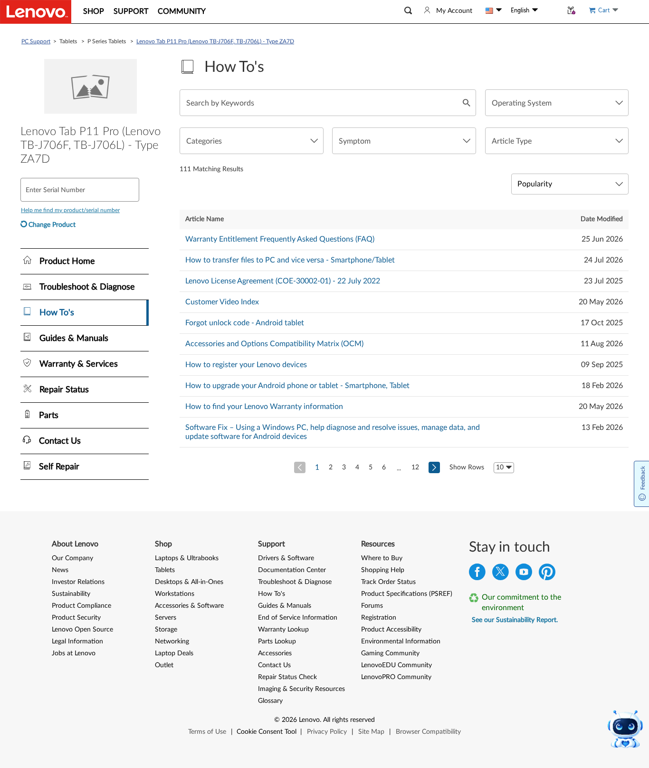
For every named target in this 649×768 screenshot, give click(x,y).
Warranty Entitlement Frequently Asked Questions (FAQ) (279, 239)
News (60, 570)
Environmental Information (400, 641)
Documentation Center (292, 570)
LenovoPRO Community (396, 677)
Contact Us (274, 665)
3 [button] (344, 467)
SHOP (93, 11)
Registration (378, 617)
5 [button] (370, 467)
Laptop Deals (174, 653)
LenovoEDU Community (396, 665)
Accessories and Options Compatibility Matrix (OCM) (274, 344)
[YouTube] (523, 574)
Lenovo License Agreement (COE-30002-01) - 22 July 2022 (282, 281)
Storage (166, 629)
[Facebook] (477, 574)
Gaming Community (390, 653)
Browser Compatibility (428, 732)
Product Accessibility (391, 629)
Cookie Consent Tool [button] (266, 732)
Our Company (72, 558)
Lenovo (309, 720)
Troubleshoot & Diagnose (295, 582)
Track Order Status (388, 582)
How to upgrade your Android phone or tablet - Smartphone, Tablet (297, 385)
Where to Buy (381, 558)
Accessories (275, 653)
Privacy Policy (327, 732)
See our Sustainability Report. (515, 620)
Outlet (164, 665)
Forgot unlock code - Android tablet (244, 323)
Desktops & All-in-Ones (189, 582)
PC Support (35, 41)
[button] (408, 11)
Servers (165, 617)
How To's (271, 594)
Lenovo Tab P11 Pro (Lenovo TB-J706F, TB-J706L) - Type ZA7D (215, 41)
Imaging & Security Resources (301, 689)
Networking (172, 641)
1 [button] (317, 467)
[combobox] (557, 102)
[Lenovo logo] (35, 12)
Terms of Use (207, 732)
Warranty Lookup (283, 629)
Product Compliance (81, 606)
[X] (500, 574)
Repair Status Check (287, 677)
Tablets (165, 570)
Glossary (270, 701)
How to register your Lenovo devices (246, 365)
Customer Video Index (222, 302)
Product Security (76, 617)
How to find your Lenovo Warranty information (264, 406)
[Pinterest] (547, 574)
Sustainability (71, 594)
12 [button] (415, 467)
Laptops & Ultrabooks (187, 558)
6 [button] (384, 467)
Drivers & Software (286, 558)
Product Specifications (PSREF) (406, 594)
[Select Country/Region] (494, 10)
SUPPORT (131, 11)
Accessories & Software (189, 606)
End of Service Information (297, 617)
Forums (372, 606)
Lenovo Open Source (82, 629)
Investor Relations (78, 582)
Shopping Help (382, 570)
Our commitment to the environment (521, 602)
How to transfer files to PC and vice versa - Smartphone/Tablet (290, 260)
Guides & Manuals (284, 606)
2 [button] (331, 467)
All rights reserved (349, 720)
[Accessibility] (550, 10)
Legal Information (77, 641)
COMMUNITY (182, 11)
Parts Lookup (277, 641)
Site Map (371, 732)
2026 (289, 720)
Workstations (174, 594)
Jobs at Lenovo (73, 653)
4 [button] (357, 467)
